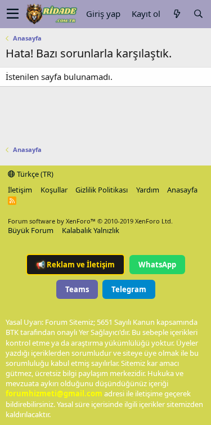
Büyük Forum (30, 230)
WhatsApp (157, 265)
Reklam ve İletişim (75, 265)
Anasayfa (182, 190)
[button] (12, 14)
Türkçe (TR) (34, 174)
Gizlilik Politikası (101, 190)
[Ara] (198, 13)
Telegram (128, 289)
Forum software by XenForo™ (90, 221)
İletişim (20, 190)
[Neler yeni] (176, 13)
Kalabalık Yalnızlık (90, 230)
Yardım (147, 190)
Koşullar (54, 190)
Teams (77, 289)
